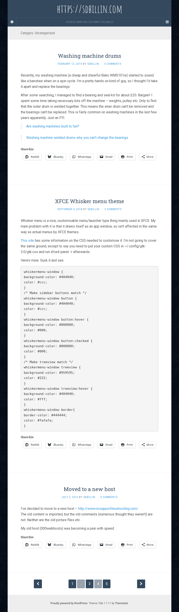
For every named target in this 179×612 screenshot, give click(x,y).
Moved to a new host (89, 489)
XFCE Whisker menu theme (89, 201)
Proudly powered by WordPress (69, 603)
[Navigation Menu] (167, 22)
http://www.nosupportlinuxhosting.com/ (108, 509)
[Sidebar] (12, 22)
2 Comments (113, 209)
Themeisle (121, 603)
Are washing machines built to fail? (52, 126)
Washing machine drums (89, 55)
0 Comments (112, 63)
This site (27, 240)
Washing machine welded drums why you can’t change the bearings (77, 138)
